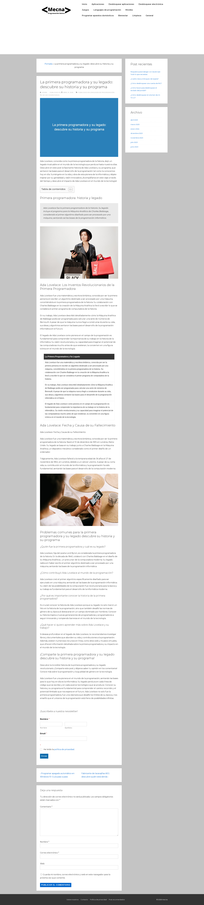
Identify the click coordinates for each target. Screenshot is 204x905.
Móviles (129, 10)
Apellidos (68, 728)
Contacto (84, 900)
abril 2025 (134, 120)
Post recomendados (117, 900)
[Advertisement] (102, 37)
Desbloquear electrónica (151, 4)
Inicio (84, 4)
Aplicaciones (98, 4)
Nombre (43, 728)
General (149, 15)
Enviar (44, 756)
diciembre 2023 (137, 133)
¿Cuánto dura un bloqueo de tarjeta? (145, 79)
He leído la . (59, 749)
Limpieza (136, 15)
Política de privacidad (98, 900)
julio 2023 (134, 142)
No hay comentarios (50, 95)
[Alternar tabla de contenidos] (69, 189)
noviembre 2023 (137, 138)
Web (42, 864)
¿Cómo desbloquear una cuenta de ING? (146, 83)
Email (43, 733)
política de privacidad (64, 749)
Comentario (46, 807)
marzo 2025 (135, 124)
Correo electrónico (49, 853)
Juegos (85, 10)
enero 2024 (135, 129)
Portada (48, 64)
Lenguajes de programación (107, 10)
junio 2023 (134, 147)
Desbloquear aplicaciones (121, 4)
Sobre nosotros (73, 900)
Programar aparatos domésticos (98, 15)
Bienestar (123, 15)
